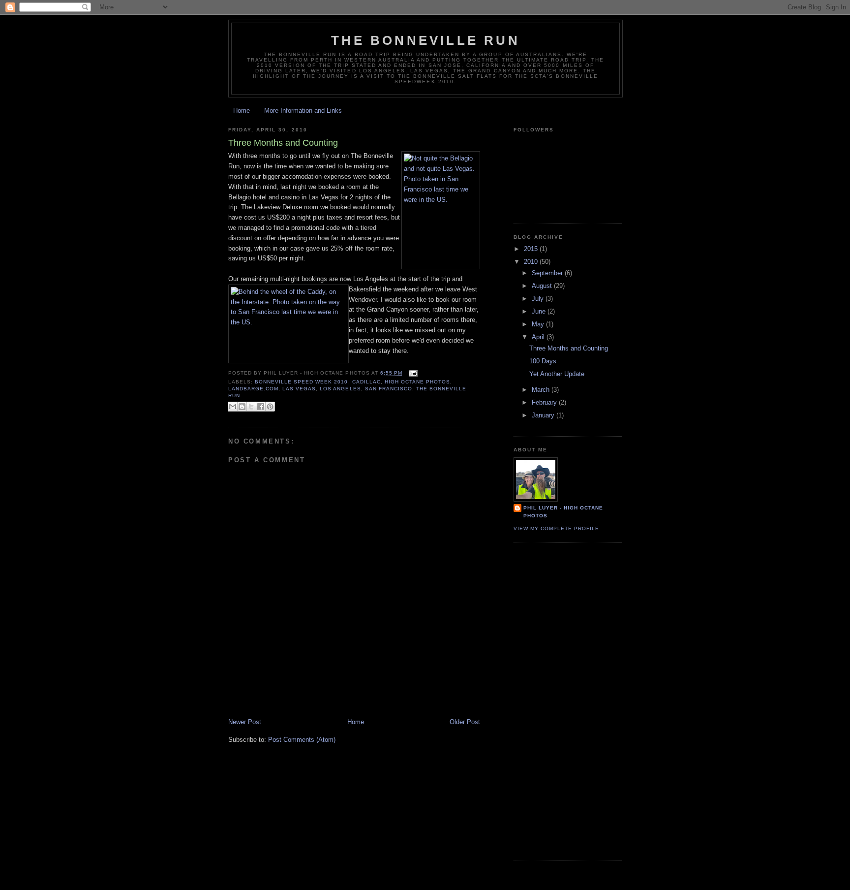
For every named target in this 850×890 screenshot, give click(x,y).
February (545, 402)
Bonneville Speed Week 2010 (301, 381)
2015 (532, 249)
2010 (532, 261)
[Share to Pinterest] (270, 407)
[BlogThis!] (242, 407)
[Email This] (233, 407)
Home (241, 110)
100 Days (542, 361)
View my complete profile (556, 528)
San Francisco (388, 388)
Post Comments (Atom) (301, 739)
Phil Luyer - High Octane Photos (563, 511)
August (543, 285)
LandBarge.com (253, 388)
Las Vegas (299, 388)
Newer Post (244, 722)
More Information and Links (303, 110)
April (539, 337)
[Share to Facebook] (261, 407)
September (548, 273)
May (539, 324)
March (541, 389)
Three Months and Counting (568, 348)
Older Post (465, 722)
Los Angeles (340, 388)
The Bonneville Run (425, 40)
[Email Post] (412, 373)
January (544, 415)
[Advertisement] (343, 695)
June (539, 311)
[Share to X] (251, 407)
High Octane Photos (417, 381)
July (539, 298)
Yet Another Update (556, 374)
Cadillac (366, 381)
